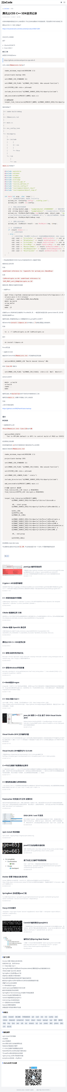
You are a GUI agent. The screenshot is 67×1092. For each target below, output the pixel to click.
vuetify (51, 1017)
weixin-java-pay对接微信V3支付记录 (13, 988)
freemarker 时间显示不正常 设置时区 (17, 799)
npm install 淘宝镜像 (11, 832)
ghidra (56, 1023)
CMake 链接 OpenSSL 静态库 (14, 627)
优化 (4, 1023)
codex (5, 1017)
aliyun (33, 1020)
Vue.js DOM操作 (9, 908)
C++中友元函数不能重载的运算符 (15, 765)
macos (39, 1020)
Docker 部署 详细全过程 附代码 (14, 877)
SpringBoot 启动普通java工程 (14, 893)
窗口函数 (18, 1017)
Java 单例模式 (6, 1041)
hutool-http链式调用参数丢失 (11, 995)
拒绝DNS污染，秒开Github (11, 963)
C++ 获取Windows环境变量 (13, 668)
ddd (56, 1017)
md (46, 1017)
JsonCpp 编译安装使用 (33, 567)
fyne (13, 1023)
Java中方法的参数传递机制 (34, 845)
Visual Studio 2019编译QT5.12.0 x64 (17, 751)
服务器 (60, 1020)
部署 (55, 1020)
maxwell (11, 1017)
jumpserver (20, 1020)
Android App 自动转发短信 (10, 1000)
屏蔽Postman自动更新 (9, 983)
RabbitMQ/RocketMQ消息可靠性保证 (14, 1051)
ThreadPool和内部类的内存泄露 (12, 1053)
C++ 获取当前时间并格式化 (12, 653)
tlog (9, 1023)
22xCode (6, 2)
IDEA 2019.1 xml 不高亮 (33, 815)
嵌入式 (9, 1026)
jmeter (46, 1023)
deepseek (12, 1020)
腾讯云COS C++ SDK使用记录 (13, 642)
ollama (5, 1020)
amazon (31, 1023)
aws (18, 1023)
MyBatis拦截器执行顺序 (9, 1046)
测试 (51, 1023)
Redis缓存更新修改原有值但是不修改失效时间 (16, 978)
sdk (22, 1023)
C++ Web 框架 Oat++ (10, 699)
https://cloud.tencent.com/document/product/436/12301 (21, 29)
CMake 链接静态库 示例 (11, 612)
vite (42, 1017)
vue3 (37, 1017)
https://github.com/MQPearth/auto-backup (16, 408)
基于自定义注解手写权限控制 (35, 860)
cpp (51, 1020)
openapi (45, 1020)
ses (26, 1023)
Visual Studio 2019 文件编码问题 (15, 734)
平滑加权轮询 (26, 1017)
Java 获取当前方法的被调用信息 (12, 1043)
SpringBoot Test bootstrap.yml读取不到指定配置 (18, 993)
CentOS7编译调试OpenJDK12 (36, 922)
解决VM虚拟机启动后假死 (10, 990)
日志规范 (5, 1039)
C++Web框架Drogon (10, 682)
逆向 (61, 1023)
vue (41, 1023)
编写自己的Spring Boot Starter (36, 939)
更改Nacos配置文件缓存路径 (11, 976)
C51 (4, 1026)
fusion (27, 1020)
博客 (12, 8)
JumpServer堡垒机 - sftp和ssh (12, 1058)
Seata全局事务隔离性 (9, 1005)
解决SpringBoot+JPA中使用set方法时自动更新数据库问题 (20, 981)
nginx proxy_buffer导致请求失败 (12, 1056)
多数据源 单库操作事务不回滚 (11, 1007)
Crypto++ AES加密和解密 (12, 583)
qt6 (33, 1017)
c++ (7, 556)
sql (37, 1023)
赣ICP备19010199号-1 (43, 1090)
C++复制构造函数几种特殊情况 (14, 782)
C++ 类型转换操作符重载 (12, 598)
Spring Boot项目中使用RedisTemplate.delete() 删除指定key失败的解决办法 (26, 968)
